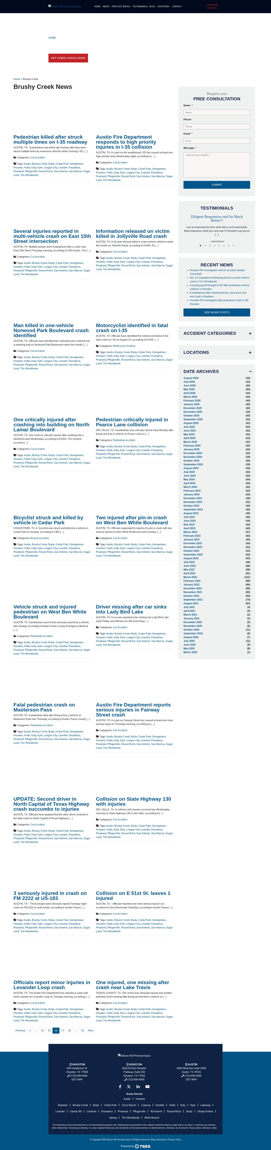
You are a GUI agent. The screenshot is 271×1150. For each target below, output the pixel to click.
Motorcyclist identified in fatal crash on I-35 (132, 328)
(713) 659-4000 (78, 1075)
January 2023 (191, 539)
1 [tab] (200, 245)
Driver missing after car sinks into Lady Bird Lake (131, 609)
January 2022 (191, 584)
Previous (20, 1030)
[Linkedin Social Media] (138, 1086)
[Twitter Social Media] (128, 1086)
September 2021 (193, 599)
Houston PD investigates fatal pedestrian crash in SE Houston (219, 302)
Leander (62, 167)
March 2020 (190, 652)
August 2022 (191, 558)
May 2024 (189, 479)
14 (42, 1030)
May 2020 (189, 648)
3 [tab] (209, 245)
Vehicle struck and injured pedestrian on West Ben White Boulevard (49, 612)
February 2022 (192, 581)
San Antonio (61, 171)
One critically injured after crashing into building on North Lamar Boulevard (51, 424)
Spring (113, 1117)
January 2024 (191, 494)
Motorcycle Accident (124, 346)
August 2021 (191, 603)
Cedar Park (62, 163)
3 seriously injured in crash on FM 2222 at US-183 (50, 895)
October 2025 (191, 415)
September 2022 (193, 554)
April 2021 (189, 611)
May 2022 (189, 569)
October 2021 (191, 596)
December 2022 (192, 543)
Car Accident (37, 157)
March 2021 (190, 614)
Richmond (156, 1111)
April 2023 (189, 528)
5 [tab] (219, 245)
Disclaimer (161, 1139)
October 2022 (191, 550)
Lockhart (91, 1111)
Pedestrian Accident (124, 440)
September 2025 (193, 419)
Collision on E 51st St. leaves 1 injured (133, 895)
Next (90, 1030)
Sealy (189, 1111)
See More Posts (216, 312)
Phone (187, 119)
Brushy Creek (39, 163)
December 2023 (192, 498)
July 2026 (189, 381)
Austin (27, 163)
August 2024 (191, 468)
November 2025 (192, 412)
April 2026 (189, 393)
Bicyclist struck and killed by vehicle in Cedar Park (48, 520)
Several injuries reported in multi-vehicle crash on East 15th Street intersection (52, 236)
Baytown (63, 1105)
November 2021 (192, 592)
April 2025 (189, 438)
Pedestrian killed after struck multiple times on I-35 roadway (50, 139)
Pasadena (74, 167)
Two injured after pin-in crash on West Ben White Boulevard (132, 520)
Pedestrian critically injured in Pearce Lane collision (132, 422)
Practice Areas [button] (121, 6)
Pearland (18, 171)
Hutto (27, 167)
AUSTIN (192, 1064)
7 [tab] (228, 245)
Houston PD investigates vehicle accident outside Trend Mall (217, 272)
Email (187, 133)
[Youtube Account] (147, 1086)
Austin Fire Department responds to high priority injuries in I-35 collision (126, 142)
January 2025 (191, 449)
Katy (33, 167)
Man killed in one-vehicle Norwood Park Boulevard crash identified (51, 330)
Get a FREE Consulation (68, 58)
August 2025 (191, 423)
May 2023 (189, 524)
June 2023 (189, 520)
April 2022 (189, 573)
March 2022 (190, 577)
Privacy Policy (174, 1139)
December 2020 (192, 622)
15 (49, 1030)
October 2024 (191, 460)
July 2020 (189, 641)
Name (188, 105)
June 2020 (189, 644)
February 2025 (192, 445)
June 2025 (189, 430)
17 (62, 1030)
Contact (177, 6)
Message (189, 148)
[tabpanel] (216, 226)
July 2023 (189, 517)
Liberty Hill (76, 1111)
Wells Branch (151, 1117)
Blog (152, 6)
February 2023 (192, 535)
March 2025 (190, 442)
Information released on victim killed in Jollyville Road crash (133, 233)
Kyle (40, 167)
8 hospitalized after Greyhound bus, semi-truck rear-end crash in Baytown (218, 294)
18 (69, 1030)
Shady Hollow (205, 1111)
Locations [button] (163, 6)
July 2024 (189, 472)
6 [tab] (224, 245)
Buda (51, 163)
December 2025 (192, 408)
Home (97, 6)
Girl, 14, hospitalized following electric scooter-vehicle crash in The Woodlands (219, 279)
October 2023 (191, 505)
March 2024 (190, 487)
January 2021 (191, 618)
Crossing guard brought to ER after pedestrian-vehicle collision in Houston (220, 287)
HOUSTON (135, 1064)
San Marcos (75, 171)
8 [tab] (233, 245)
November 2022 (192, 547)
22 (82, 1030)
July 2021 (189, 607)
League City (50, 167)
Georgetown (76, 163)
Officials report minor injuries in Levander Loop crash (51, 985)
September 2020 (193, 633)
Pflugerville (31, 171)
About (106, 6)
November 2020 (192, 626)
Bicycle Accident (39, 538)
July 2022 (189, 562)
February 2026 (192, 400)
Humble (160, 1105)
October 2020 (191, 629)
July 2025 (189, 427)
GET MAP (77, 1079)
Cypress (146, 1105)
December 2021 (192, 588)
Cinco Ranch (129, 1105)
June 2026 (189, 385)
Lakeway (205, 1105)
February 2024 (192, 490)
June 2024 (189, 475)
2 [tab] (205, 245)
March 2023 (190, 532)
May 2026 (189, 389)
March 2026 (190, 396)
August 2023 (191, 513)
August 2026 (191, 378)
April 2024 (189, 483)
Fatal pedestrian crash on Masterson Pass (44, 707)
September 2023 (193, 509)
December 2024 (192, 453)
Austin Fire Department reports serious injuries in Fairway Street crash (133, 710)
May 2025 (189, 434)
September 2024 (193, 464)
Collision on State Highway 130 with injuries (133, 801)
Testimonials (140, 6)
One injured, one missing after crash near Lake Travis (132, 985)
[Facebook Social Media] (120, 1086)
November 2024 (192, 457)
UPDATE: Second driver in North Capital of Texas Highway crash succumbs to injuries (51, 804)
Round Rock (46, 171)
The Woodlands (29, 175)
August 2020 (191, 637)
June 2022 (189, 566)
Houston (18, 167)
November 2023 (192, 502)
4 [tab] (214, 245)
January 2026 (191, 404)
